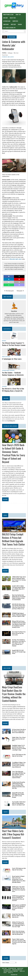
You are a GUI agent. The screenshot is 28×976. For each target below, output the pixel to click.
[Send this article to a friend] (9, 282)
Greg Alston (10, 56)
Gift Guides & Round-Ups (9, 28)
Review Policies (20, 968)
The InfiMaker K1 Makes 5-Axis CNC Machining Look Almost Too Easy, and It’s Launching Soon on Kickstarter (19, 765)
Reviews (4, 340)
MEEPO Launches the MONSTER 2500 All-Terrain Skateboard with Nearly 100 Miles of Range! (19, 907)
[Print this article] (19, 282)
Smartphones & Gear (8, 14)
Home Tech (18, 14)
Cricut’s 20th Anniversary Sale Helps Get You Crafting (19, 755)
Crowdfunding (5, 370)
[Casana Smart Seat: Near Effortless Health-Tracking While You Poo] (6, 917)
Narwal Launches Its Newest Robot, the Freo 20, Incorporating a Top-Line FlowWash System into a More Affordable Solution (18, 879)
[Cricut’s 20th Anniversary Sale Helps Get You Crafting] (6, 757)
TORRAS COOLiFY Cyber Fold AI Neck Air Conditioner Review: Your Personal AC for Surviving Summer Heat (19, 579)
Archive (5, 972)
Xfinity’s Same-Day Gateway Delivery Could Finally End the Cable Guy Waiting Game (18, 932)
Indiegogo (10, 53)
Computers (15, 21)
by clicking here (11, 421)
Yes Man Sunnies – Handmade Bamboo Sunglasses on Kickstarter (13, 373)
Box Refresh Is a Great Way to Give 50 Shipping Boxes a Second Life (13, 389)
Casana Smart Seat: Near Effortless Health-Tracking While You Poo (18, 915)
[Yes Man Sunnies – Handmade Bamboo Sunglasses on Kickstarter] (14, 368)
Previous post (10, 291)
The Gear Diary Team (12, 968)
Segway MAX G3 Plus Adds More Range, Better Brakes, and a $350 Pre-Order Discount (18, 795)
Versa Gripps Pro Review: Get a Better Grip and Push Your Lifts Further (19, 633)
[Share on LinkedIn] (9, 279)
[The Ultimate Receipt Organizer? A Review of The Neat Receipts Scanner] (14, 338)
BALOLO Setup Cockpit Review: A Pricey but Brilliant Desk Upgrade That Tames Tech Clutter (13, 539)
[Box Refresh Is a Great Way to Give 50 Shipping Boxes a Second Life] (14, 384)
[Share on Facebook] (9, 276)
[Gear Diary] (14, 5)
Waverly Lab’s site (15, 259)
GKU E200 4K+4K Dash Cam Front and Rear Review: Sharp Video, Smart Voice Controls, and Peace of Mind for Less (18, 606)
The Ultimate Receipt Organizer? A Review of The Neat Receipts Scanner (14, 344)
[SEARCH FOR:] (14, 31)
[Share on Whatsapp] (9, 284)
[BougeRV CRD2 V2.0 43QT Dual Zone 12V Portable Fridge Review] (6, 653)
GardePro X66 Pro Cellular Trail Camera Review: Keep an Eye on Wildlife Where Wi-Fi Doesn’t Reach (18, 588)
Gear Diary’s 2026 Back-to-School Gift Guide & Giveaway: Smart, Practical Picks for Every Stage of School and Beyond (13, 453)
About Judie (4, 968)
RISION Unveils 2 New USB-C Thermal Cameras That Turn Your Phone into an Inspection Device (18, 889)
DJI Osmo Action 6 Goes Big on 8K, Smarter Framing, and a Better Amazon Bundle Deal (19, 731)
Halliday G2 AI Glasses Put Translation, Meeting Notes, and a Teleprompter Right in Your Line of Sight (18, 924)
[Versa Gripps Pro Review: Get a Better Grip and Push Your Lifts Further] (6, 635)
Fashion (20, 24)
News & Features (6, 356)
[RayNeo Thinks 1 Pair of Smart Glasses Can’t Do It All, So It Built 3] (6, 740)
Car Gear (5, 18)
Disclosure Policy (7, 969)
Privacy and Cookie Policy (17, 969)
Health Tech (13, 18)
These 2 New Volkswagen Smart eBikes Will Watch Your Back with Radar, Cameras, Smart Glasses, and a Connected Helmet (18, 774)
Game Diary (6, 24)
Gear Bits (12, 370)
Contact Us (10, 972)
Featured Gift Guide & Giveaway (10, 426)
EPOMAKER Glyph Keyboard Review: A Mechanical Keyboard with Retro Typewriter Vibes (19, 614)
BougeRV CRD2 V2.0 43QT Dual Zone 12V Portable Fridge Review (18, 652)
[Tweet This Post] (19, 276)
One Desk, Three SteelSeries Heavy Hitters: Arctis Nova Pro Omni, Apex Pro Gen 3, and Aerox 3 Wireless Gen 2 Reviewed (19, 643)
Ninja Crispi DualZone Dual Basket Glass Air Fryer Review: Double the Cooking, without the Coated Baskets (18, 597)
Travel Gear (5, 55)
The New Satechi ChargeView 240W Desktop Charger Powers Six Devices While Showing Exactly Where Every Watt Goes (18, 785)
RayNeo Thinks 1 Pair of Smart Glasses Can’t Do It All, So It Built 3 (19, 739)
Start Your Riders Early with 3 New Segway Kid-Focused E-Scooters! (13, 834)
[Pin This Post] (19, 279)
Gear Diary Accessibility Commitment (11, 971)
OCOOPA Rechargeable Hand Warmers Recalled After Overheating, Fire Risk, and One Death (18, 898)
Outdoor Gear (6, 21)
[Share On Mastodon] (19, 284)
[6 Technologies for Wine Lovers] (14, 354)
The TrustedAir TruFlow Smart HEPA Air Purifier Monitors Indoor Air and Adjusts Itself (18, 803)
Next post (19, 291)
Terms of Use (22, 971)
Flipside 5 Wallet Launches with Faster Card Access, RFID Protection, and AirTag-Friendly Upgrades (19, 941)
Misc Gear (13, 24)
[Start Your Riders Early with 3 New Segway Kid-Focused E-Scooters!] (14, 828)
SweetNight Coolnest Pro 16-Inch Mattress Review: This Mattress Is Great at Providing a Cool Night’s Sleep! (19, 748)
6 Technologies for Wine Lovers (12, 359)
